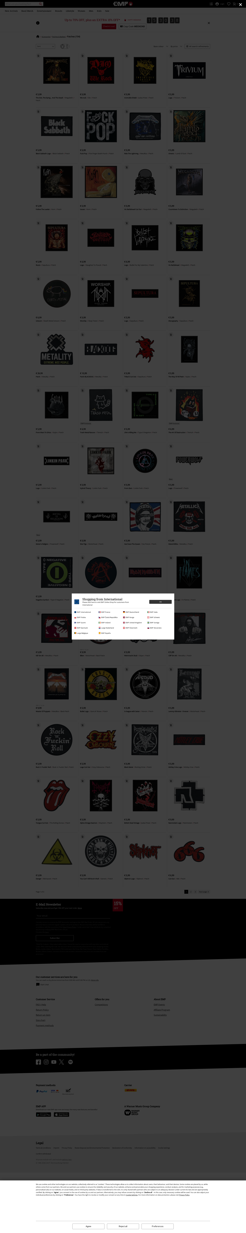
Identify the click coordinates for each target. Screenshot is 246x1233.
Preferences (157, 1226)
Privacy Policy (184, 1195)
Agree (88, 1226)
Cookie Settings (132, 1195)
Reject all (123, 1226)
